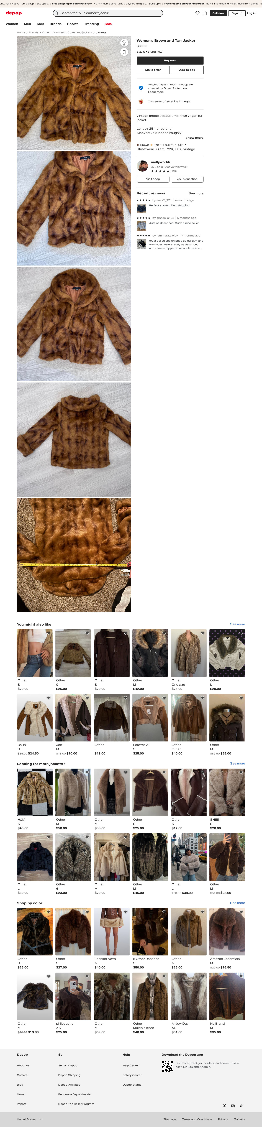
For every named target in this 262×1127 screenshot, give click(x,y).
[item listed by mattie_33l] (189, 718)
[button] (177, 171)
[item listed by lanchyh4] (227, 792)
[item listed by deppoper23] (35, 653)
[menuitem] (12, 24)
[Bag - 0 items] (204, 13)
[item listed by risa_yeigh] (227, 932)
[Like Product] (48, 633)
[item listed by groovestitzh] (150, 857)
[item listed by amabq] (227, 996)
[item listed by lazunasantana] (112, 653)
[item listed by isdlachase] (189, 792)
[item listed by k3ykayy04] (112, 932)
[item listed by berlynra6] (35, 932)
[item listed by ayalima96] (189, 857)
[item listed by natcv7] (150, 792)
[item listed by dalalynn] (73, 653)
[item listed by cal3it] (35, 857)
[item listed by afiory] (150, 653)
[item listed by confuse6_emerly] (189, 996)
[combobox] (108, 13)
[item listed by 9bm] (73, 792)
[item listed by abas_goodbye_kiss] (73, 718)
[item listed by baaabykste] (189, 653)
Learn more (156, 92)
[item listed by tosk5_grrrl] (227, 653)
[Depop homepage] (14, 13)
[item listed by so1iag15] (189, 932)
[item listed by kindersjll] (112, 792)
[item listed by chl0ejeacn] (73, 996)
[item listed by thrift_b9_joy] (112, 857)
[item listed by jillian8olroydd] (73, 932)
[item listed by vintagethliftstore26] (227, 718)
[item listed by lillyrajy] (73, 857)
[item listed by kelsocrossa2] (35, 718)
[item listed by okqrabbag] (35, 792)
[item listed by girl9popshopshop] (35, 996)
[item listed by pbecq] (112, 718)
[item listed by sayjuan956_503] (112, 996)
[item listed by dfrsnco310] (150, 718)
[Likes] (197, 13)
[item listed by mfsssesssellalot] (150, 932)
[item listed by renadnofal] (227, 857)
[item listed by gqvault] (150, 996)
